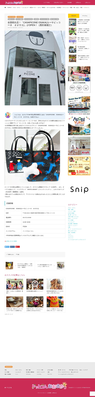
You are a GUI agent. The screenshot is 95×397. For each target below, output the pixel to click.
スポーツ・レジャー (41, 372)
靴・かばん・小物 (54, 19)
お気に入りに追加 (11, 241)
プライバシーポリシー (41, 392)
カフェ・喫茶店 (19, 19)
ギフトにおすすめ (28, 19)
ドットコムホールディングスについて (65, 374)
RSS (11, 387)
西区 (18, 254)
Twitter (5, 387)
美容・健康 (28, 369)
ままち (12, 254)
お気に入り (87, 2)
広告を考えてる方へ (58, 2)
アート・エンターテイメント (64, 372)
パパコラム (39, 374)
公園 (48, 372)
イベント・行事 (40, 369)
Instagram (9, 387)
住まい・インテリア (84, 369)
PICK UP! (73, 15)
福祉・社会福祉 (8, 374)
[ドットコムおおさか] (14, 2)
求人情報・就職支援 (30, 372)
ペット (16, 374)
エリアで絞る (47, 2)
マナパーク (50, 374)
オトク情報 (7, 372)
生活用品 (36, 19)
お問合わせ (78, 2)
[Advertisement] (35, 333)
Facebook (7, 387)
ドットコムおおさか (78, 387)
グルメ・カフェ (12, 16)
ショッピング (20, 16)
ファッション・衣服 (45, 19)
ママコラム (84, 15)
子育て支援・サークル (73, 369)
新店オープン (11, 19)
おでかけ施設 (50, 369)
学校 (5, 369)
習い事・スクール (61, 369)
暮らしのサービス (74, 372)
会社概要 (69, 2)
